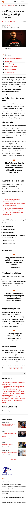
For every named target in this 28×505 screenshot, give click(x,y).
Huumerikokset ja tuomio (12, 64)
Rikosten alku (8, 61)
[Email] (5, 21)
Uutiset (3, 422)
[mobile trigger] (25, 1)
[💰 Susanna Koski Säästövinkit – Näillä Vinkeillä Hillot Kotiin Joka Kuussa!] (22, 434)
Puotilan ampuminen (10, 69)
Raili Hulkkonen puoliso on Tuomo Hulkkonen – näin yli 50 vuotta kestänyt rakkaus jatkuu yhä (14, 393)
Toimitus (8, 25)
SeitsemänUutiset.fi (8, 502)
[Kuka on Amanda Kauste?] (22, 445)
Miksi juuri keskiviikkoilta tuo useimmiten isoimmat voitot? (13, 209)
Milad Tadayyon (6, 77)
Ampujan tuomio (9, 72)
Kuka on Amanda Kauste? (7, 444)
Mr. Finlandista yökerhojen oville (13, 58)
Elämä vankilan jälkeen (11, 66)
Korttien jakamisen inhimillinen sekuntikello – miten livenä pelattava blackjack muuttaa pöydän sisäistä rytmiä (13, 399)
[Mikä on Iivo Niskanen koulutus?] (22, 453)
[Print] (11, 21)
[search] (15, 1)
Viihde (7, 422)
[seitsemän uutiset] (3, 1)
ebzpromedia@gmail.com (16, 497)
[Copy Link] (8, 21)
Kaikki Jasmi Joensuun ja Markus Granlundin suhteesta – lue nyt (12, 389)
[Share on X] (3, 21)
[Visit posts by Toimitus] (3, 26)
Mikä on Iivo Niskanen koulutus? (9, 452)
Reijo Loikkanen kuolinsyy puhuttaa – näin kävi (12, 200)
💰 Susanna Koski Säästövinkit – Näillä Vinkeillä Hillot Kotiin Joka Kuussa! (9, 435)
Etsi (24, 373)
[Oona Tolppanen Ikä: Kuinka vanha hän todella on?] (22, 424)
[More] (14, 21)
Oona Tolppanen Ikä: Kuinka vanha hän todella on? (8, 425)
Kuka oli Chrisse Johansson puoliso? (14, 386)
